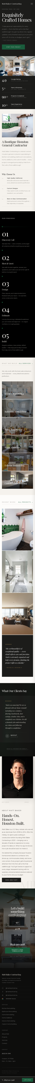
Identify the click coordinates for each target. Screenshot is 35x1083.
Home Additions (7, 1018)
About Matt (5, 1034)
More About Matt (11, 880)
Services (4, 1040)
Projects (4, 1037)
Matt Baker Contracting (12, 4)
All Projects (24, 502)
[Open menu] (32, 4)
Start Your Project (13, 47)
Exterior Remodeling (8, 1021)
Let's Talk (27, 1080)
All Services (25, 363)
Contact (4, 1043)
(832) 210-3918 (17, 944)
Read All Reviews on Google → (17, 749)
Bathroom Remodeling (9, 1011)
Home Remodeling (8, 1014)
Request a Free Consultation (17, 950)
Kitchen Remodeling (8, 1008)
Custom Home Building (9, 1024)
